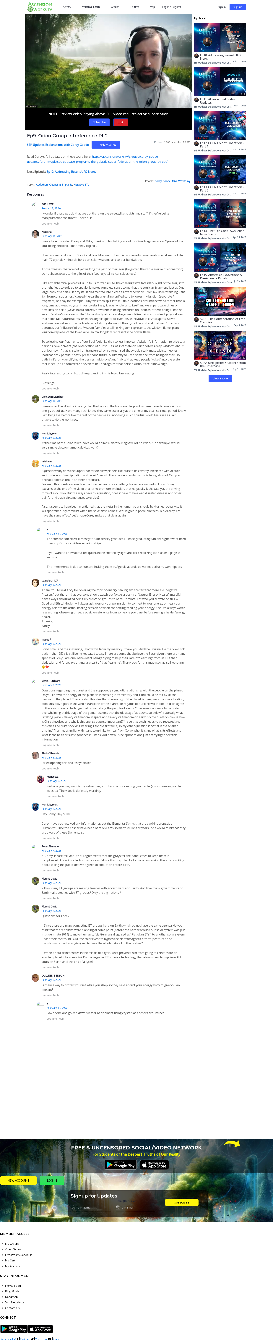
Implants (67, 184)
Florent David (49, 878)
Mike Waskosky (181, 181)
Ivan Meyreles (50, 433)
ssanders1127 (50, 580)
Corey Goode (163, 181)
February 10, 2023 (52, 236)
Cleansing (55, 184)
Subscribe (99, 122)
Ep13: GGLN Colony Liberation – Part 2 (222, 188)
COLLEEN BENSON (53, 975)
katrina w (47, 461)
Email (126, 1201)
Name (76, 1201)
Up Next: (200, 18)
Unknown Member (52, 396)
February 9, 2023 (51, 437)
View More (220, 378)
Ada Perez (47, 204)
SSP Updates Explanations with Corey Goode (58, 145)
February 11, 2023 (57, 533)
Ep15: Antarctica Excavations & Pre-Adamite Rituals (221, 276)
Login (120, 122)
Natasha (46, 231)
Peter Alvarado (50, 846)
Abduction (42, 184)
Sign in (222, 7)
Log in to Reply (50, 223)
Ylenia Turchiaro (51, 681)
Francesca (52, 776)
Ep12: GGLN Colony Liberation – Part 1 (222, 144)
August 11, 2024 (51, 208)
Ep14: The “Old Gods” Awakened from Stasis (222, 232)
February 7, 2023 (51, 809)
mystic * (46, 639)
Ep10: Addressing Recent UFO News (71, 172)
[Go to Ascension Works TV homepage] (39, 6)
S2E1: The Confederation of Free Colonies (222, 320)
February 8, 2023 (51, 585)
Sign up (237, 7)
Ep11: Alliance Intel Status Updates (217, 101)
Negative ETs (81, 184)
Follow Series (108, 144)
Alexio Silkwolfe (50, 753)
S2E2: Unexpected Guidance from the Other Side (223, 364)
